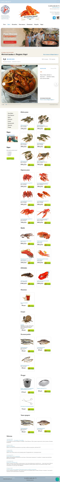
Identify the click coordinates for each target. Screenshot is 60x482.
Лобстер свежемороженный (43, 280)
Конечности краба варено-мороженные (26, 259)
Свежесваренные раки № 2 (26, 200)
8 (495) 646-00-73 (53, 6)
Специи (22, 324)
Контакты (29, 24)
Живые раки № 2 (24, 143)
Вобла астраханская (25, 365)
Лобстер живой (24, 280)
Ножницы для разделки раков (27, 406)
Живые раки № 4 (24, 161)
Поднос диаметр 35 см (41, 388)
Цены (8, 24)
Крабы (23, 228)
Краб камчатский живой (26, 240)
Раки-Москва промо (11, 135)
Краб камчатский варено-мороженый (42, 241)
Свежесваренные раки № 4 (26, 218)
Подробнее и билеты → (16, 442)
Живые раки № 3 (41, 143)
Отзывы (36, 24)
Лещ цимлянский (41, 347)
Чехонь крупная (24, 347)
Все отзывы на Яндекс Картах (51, 54)
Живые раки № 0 (24, 125)
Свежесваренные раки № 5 (43, 218)
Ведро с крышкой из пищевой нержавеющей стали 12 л (27, 389)
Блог (4, 24)
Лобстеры (24, 268)
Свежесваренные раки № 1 (43, 183)
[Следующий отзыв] (56, 84)
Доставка (14, 24)
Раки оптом (22, 24)
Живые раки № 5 (41, 161)
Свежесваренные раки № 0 (26, 183)
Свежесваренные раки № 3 (43, 200)
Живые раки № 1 (41, 125)
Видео (41, 24)
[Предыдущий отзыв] (3, 84)
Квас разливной (24, 302)
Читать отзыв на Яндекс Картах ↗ (47, 99)
